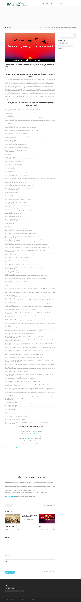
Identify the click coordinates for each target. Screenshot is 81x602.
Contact (68, 3)
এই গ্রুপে (33, 443)
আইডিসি (20, 431)
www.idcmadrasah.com (10, 496)
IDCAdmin (8, 69)
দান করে (29, 438)
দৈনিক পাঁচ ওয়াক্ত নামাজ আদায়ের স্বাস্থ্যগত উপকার (65, 45)
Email (6, 555)
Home (40, 3)
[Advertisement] (40, 16)
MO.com (34, 599)
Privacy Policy (60, 3)
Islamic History (47, 27)
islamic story (34, 519)
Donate (52, 3)
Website (6, 561)
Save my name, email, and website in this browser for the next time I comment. (23, 568)
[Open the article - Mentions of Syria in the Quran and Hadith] (9, 518)
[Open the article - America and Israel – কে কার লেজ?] (43, 518)
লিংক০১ (34, 431)
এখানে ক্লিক (35, 433)
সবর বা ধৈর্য (60, 48)
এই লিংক (38, 436)
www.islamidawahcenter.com (38, 495)
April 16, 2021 (13, 69)
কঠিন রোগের (28, 440)
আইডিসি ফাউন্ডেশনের (25, 431)
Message (7, 537)
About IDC (45, 3)
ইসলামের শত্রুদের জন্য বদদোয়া (63, 43)
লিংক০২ (37, 431)
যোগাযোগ (39, 440)
